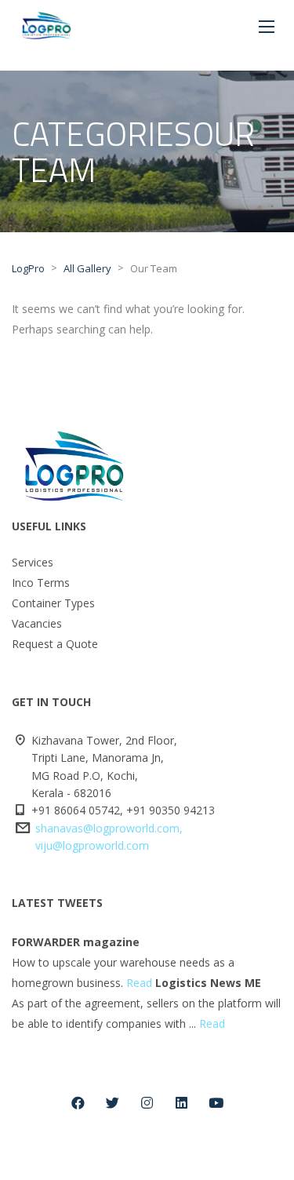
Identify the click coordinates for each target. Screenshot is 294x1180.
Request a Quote (55, 643)
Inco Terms (41, 582)
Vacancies (37, 623)
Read (139, 982)
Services (32, 562)
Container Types (53, 602)
